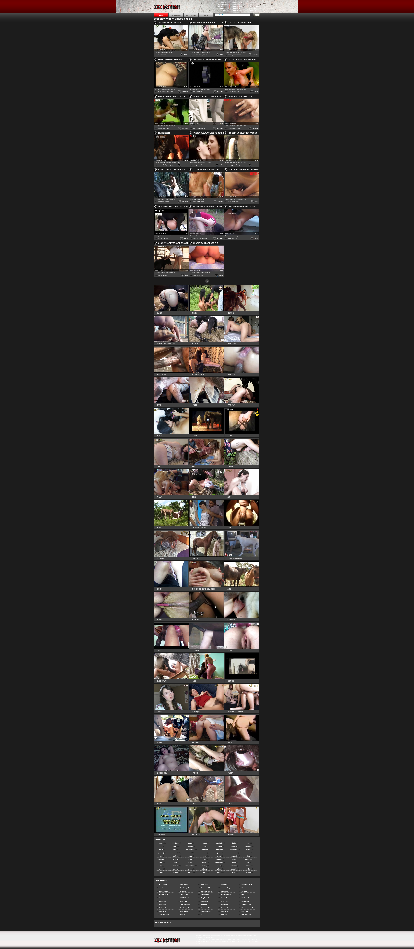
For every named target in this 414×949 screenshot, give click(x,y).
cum (177, 862)
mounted (235, 856)
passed (234, 165)
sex (176, 846)
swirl (198, 201)
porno (176, 853)
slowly (235, 55)
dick (220, 872)
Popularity (191, 15)
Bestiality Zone (205, 891)
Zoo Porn (236, 4)
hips (194, 91)
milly (162, 869)
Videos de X (253, 8)
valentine (249, 859)
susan (234, 872)
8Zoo (201, 914)
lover (159, 128)
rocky (235, 862)
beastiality (191, 849)
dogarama (235, 849)
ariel (206, 846)
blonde (160, 165)
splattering (199, 55)
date (249, 856)
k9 (249, 862)
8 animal (167, 7)
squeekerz (220, 862)
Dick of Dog (224, 888)
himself (230, 55)
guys (191, 872)
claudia (235, 869)
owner (165, 55)
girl (158, 55)
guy (206, 872)
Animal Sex (237, 8)
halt (201, 91)
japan (206, 843)
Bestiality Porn (223, 4)
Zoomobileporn (205, 911)
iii (162, 866)
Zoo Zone (252, 10)
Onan (242, 894)
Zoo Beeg (203, 901)
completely (170, 91)
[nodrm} (162, 853)
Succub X (223, 908)
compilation (191, 866)
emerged (169, 165)
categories (176, 15)
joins (220, 853)
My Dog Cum (245, 914)
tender (205, 55)
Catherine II (237, 2)
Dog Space (244, 888)
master (239, 55)
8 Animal (222, 884)
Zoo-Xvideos (184, 904)
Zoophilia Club (205, 888)
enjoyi (176, 859)
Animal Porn (237, 6)
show (205, 862)
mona (191, 856)
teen (161, 55)
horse (167, 128)
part (162, 843)
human (163, 128)
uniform (177, 856)
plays (220, 869)
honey (194, 128)
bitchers (176, 843)
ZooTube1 (223, 904)
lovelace (235, 846)
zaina (249, 866)
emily (235, 859)
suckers (249, 846)
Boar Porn (203, 884)
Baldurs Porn (245, 898)
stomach (204, 238)
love (206, 859)
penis (220, 866)
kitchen (249, 869)
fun (191, 853)
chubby (235, 853)
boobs (199, 128)
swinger (220, 859)
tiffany (205, 869)
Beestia (220, 6)
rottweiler (220, 849)
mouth (233, 201)
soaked (199, 165)
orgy (191, 869)
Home (161, 15)
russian (177, 866)
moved (199, 238)
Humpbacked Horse (247, 908)
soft (238, 165)
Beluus (243, 891)
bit (161, 275)
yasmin (162, 859)
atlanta (176, 872)
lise (249, 843)
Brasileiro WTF (245, 884)
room (202, 201)
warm (203, 128)
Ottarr (181, 914)
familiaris (220, 843)
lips (159, 275)
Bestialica (244, 901)
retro (191, 843)
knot (159, 238)
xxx (176, 849)
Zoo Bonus (222, 2)
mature (233, 128)
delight (249, 872)
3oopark (222, 898)
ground (234, 91)
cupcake (206, 849)
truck (237, 238)
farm (162, 862)
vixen (206, 853)
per (162, 856)
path (249, 853)
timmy (205, 866)
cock (229, 128)
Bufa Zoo (223, 891)
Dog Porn (182, 901)
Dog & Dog (183, 911)
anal (194, 55)
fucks (191, 859)
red (197, 275)
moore (176, 869)
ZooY (251, 4)
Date (206, 15)
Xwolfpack (221, 8)
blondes (235, 866)
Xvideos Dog (245, 904)
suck (229, 201)
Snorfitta (222, 901)
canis (162, 872)
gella (162, 849)
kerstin (220, 846)
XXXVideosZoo (223, 10)
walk (229, 238)
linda (235, 843)
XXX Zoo (222, 914)
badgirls (191, 846)
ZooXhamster (224, 894)
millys (249, 849)
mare (162, 201)
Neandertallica (204, 908)
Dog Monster (204, 898)
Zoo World (252, 2)
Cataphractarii (254, 6)
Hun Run (202, 904)
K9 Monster (203, 894)
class (220, 856)
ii (162, 846)
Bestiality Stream (185, 908)
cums (191, 862)
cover (203, 165)
